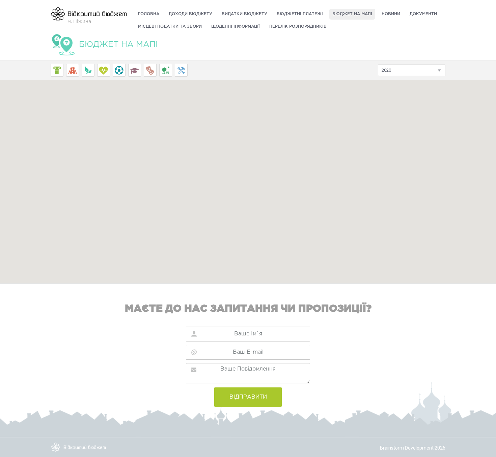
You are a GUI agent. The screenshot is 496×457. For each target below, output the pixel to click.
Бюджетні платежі (300, 14)
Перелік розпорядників (298, 26)
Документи (423, 14)
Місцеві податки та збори (170, 26)
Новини (391, 14)
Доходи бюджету (190, 14)
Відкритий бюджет (84, 447)
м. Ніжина (97, 16)
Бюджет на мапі (352, 14)
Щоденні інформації (235, 26)
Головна (148, 14)
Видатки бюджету (244, 14)
